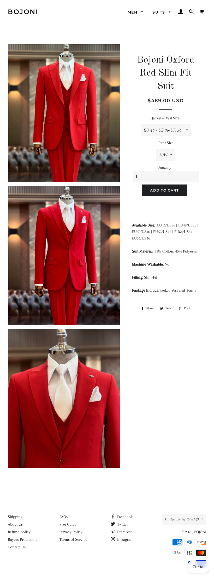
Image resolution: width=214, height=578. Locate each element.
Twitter (122, 524)
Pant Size (165, 142)
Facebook (124, 516)
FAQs (64, 516)
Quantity (164, 167)
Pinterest (124, 532)
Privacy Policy (71, 532)
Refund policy (19, 532)
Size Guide (68, 524)
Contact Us (17, 547)
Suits (159, 12)
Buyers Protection (22, 539)
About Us (15, 524)
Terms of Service (73, 539)
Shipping (15, 516)
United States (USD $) (182, 519)
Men (133, 12)
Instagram (125, 539)
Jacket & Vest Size (166, 118)
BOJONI (23, 12)
